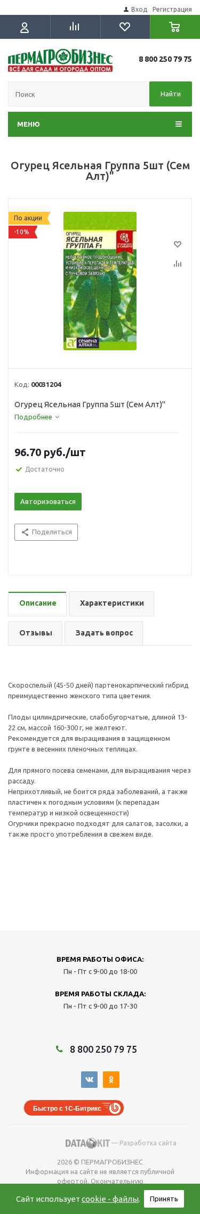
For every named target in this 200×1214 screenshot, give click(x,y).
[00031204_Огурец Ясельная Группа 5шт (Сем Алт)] (100, 281)
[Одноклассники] (111, 1079)
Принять (164, 1198)
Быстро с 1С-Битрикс (67, 1108)
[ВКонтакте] (89, 1079)
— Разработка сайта (143, 1142)
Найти (171, 93)
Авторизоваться (48, 501)
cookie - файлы (110, 1198)
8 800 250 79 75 (165, 59)
